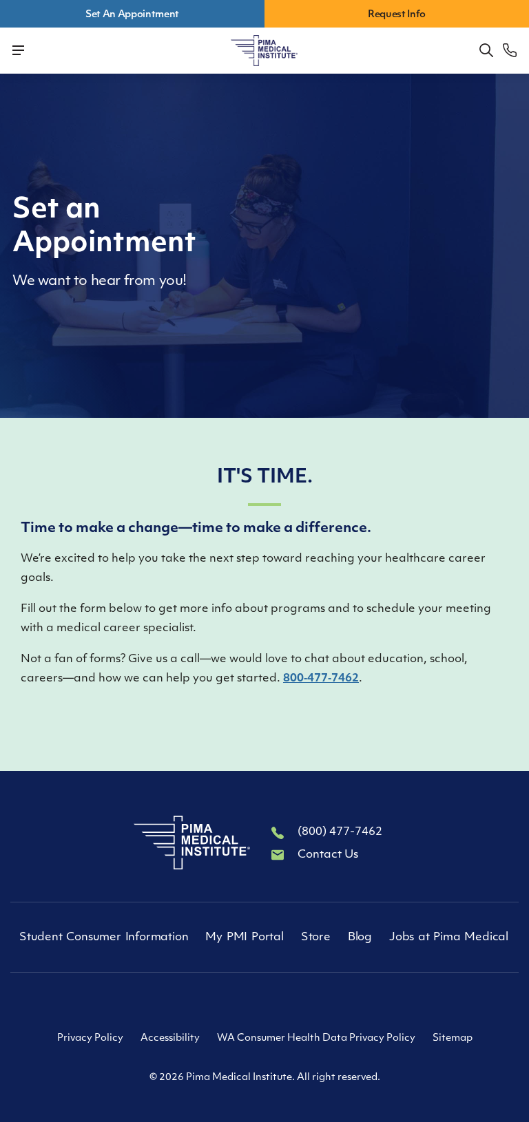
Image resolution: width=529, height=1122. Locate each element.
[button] (486, 50)
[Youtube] (296, 1004)
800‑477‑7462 (321, 678)
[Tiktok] (264, 1004)
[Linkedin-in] (233, 1004)
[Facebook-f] (201, 1004)
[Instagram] (328, 1004)
